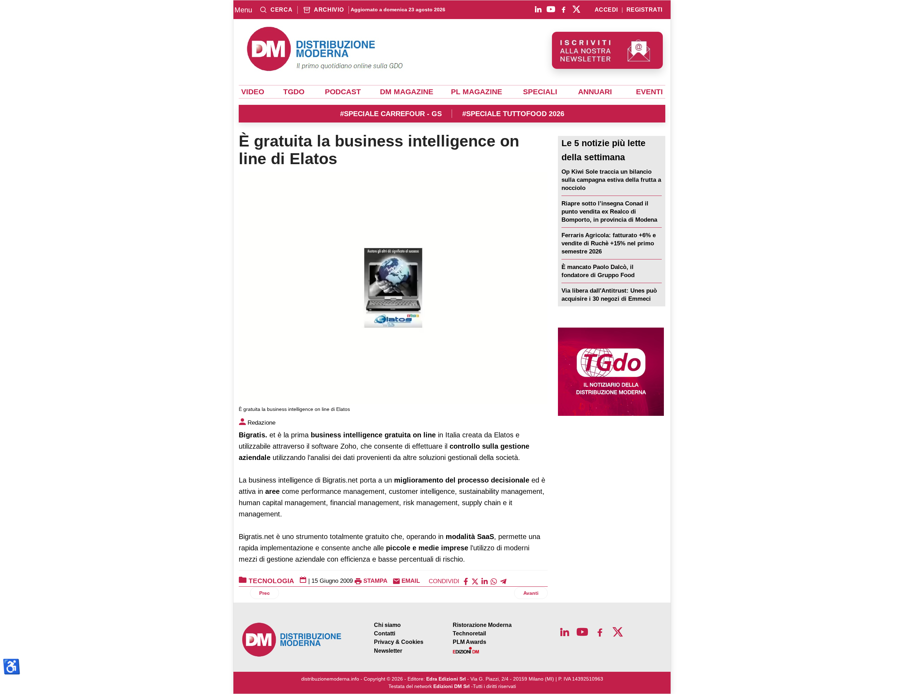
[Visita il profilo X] (576, 9)
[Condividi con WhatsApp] (493, 581)
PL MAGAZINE (476, 92)
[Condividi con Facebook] (465, 581)
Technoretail (469, 633)
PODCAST (343, 92)
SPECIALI (540, 92)
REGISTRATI (644, 10)
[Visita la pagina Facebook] (563, 9)
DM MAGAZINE (406, 92)
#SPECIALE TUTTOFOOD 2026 (513, 113)
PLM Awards (469, 642)
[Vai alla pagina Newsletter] (607, 50)
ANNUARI (595, 92)
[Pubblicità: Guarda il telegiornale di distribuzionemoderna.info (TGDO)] (610, 372)
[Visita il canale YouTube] (551, 9)
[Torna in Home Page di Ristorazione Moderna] (292, 640)
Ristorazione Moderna (482, 625)
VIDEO (252, 92)
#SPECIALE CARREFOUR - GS (391, 113)
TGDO (293, 92)
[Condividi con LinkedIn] (484, 581)
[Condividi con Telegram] (503, 581)
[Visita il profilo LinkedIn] (538, 9)
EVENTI (649, 92)
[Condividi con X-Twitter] (474, 581)
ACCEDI (606, 10)
